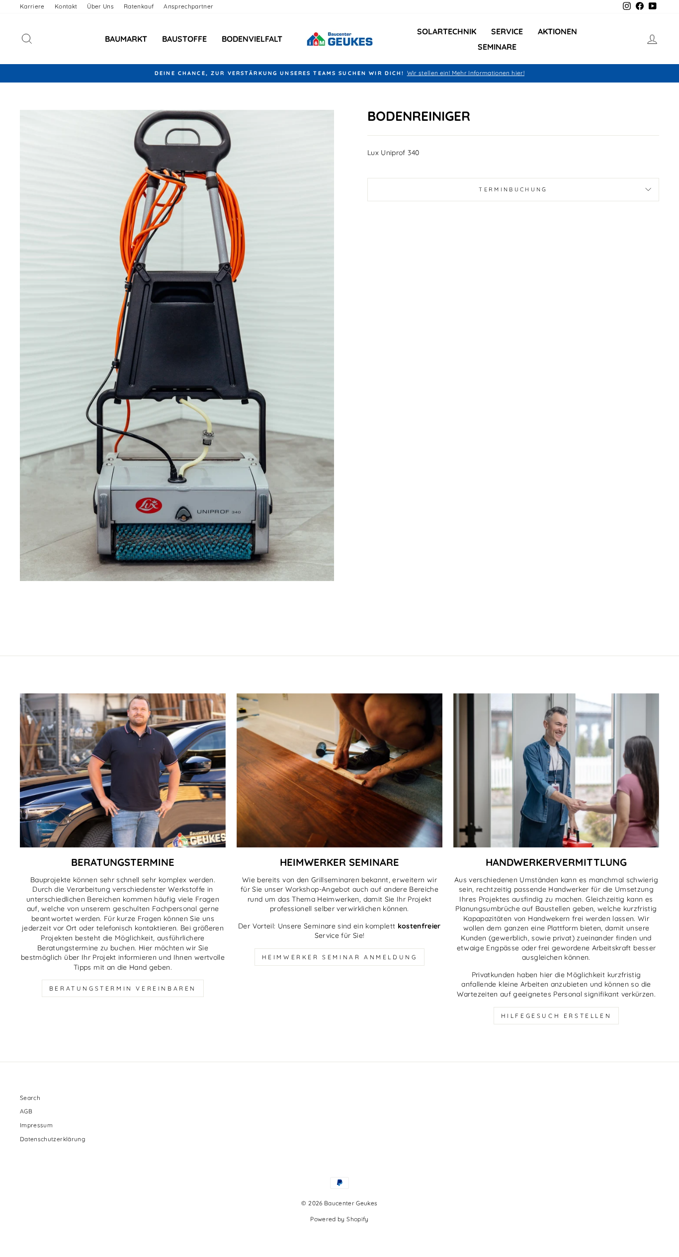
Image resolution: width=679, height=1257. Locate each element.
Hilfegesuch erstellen (556, 1015)
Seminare (497, 47)
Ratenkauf (139, 6)
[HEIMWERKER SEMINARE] (339, 770)
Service (507, 31)
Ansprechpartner (188, 6)
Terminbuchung (513, 189)
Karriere (32, 6)
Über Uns (100, 6)
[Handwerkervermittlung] (556, 770)
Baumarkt (126, 39)
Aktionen (557, 31)
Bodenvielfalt (252, 39)
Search (30, 1097)
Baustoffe (184, 39)
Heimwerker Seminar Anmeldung (340, 957)
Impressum (36, 1125)
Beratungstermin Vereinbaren (122, 988)
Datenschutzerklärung (52, 1139)
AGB (26, 1111)
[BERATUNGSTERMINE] (123, 770)
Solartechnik (446, 31)
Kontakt (66, 6)
